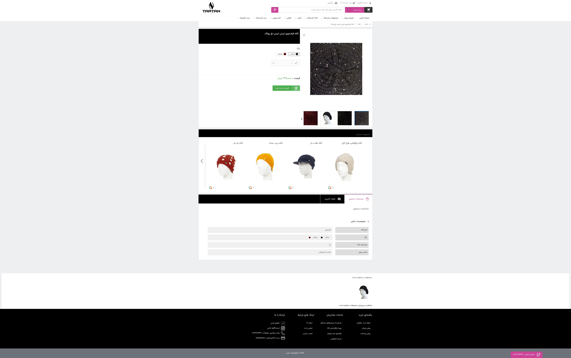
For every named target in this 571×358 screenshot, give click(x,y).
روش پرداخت (365, 333)
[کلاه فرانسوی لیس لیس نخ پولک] (336, 69)
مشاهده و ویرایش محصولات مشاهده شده (355, 305)
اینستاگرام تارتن (273, 328)
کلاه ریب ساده (276, 143)
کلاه (359, 24)
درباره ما (309, 323)
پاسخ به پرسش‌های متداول (330, 323)
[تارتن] (211, 10)
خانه (366, 24)
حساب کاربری (362, 3)
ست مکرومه (245, 18)
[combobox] (285, 63)
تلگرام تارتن (275, 323)
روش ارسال (366, 328)
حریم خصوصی (336, 339)
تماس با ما (308, 328)
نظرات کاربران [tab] (330, 199)
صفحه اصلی (364, 18)
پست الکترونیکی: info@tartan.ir (268, 338)
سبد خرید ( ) (346, 3)
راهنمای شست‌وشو (334, 333)
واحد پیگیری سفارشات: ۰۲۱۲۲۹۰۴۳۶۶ (266, 333)
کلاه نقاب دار (316, 143)
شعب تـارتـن (307, 333)
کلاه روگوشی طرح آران (352, 143)
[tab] (358, 199)
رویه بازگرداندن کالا (334, 328)
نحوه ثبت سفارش (363, 323)
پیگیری (331, 3)
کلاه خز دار (238, 143)
